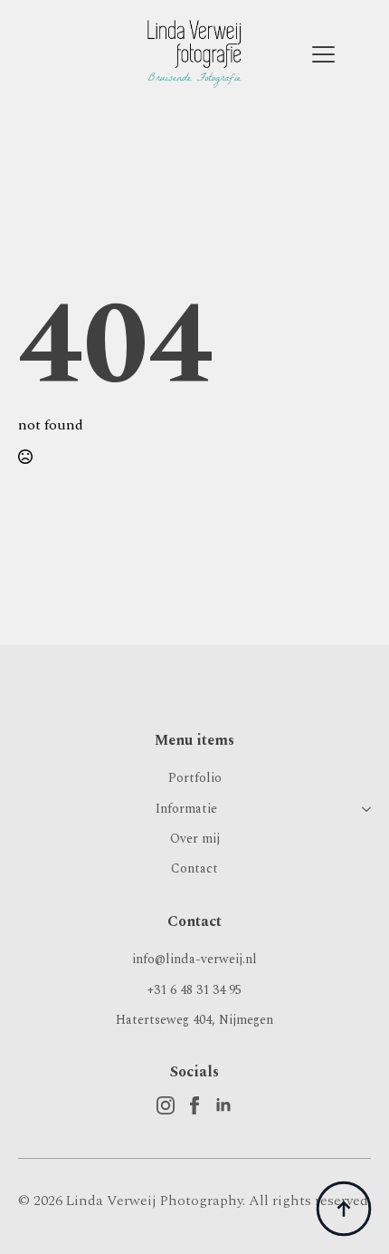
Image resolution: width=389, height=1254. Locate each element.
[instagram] (166, 1105)
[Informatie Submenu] (363, 809)
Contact (194, 868)
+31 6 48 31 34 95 (194, 989)
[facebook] (194, 1105)
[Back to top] (344, 1209)
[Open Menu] (323, 54)
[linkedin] (223, 1105)
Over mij (195, 838)
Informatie (186, 808)
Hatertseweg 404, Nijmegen (194, 1019)
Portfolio (195, 777)
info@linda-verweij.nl (194, 959)
